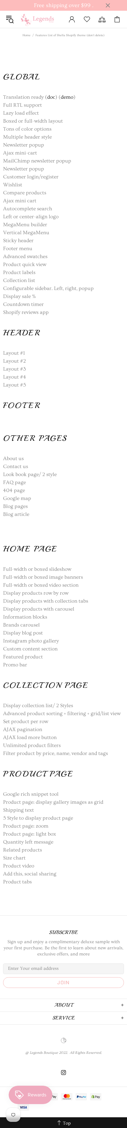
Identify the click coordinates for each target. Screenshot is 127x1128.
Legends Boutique (40, 19)
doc (51, 97)
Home (27, 35)
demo (67, 97)
